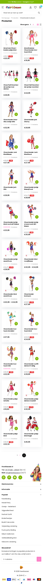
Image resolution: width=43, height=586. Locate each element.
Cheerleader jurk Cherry (30, 121)
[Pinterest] (9, 477)
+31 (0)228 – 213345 (12, 470)
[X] (20, 477)
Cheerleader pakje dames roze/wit (31, 400)
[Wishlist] (35, 7)
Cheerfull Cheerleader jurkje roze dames (11, 87)
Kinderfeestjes (7, 518)
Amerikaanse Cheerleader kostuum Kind (31, 50)
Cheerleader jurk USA (9, 188)
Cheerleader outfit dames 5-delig (31, 365)
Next (24, 455)
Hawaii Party (6, 503)
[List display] (40, 24)
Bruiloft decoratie (8, 522)
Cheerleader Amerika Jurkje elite (10, 121)
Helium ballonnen (8, 534)
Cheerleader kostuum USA (10, 365)
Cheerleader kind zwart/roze (10, 295)
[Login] (31, 7)
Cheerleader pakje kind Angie (31, 435)
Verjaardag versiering (9, 526)
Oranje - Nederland (9, 506)
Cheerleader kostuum (29, 295)
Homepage (6, 18)
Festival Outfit (7, 514)
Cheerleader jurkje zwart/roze (10, 260)
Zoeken (39, 13)
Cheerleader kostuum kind (31, 330)
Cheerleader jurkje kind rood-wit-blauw (11, 223)
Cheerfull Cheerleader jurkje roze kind (31, 86)
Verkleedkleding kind (9, 538)
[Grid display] (38, 24)
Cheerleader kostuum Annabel (10, 330)
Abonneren (39, 559)
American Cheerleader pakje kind (10, 49)
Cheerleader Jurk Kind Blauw (10, 153)
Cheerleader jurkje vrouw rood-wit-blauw (31, 224)
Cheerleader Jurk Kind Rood (30, 153)
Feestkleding (6, 499)
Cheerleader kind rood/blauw (30, 260)
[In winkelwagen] (16, 42)
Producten (14, 18)
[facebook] (15, 477)
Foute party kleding (9, 530)
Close (21, 484)
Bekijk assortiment (3, 7)
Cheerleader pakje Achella (10, 400)
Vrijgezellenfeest (8, 510)
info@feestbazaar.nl (13, 473)
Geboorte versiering (9, 542)
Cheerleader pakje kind (10, 435)
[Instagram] (4, 477)
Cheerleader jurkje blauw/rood (31, 188)
